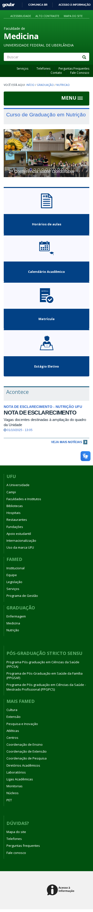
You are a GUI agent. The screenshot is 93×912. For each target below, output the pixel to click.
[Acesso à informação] (61, 890)
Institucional (15, 568)
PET (9, 800)
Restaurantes (16, 519)
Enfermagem (16, 616)
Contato (56, 73)
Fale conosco (16, 852)
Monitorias (14, 786)
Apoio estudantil (18, 533)
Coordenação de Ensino (24, 744)
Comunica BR (37, 4)
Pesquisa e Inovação (22, 724)
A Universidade (18, 485)
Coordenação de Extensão (26, 751)
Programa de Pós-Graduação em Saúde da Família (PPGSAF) (44, 675)
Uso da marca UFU (20, 547)
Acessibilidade (20, 16)
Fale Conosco (79, 73)
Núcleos (12, 793)
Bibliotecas (14, 506)
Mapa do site (73, 16)
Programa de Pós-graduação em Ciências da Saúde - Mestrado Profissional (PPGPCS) (46, 686)
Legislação (14, 582)
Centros (12, 737)
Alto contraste (47, 16)
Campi (11, 492)
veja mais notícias (66, 442)
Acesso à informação (75, 4)
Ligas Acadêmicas (19, 779)
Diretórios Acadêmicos (23, 765)
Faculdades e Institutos (23, 499)
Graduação (45, 85)
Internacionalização (21, 540)
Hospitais (13, 512)
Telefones (43, 68)
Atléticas (12, 730)
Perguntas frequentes (23, 845)
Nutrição (12, 630)
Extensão (13, 716)
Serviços (22, 68)
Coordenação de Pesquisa (26, 758)
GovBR (6, 3)
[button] (10, 153)
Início (30, 85)
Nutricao (63, 85)
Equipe (11, 575)
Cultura (11, 710)
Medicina (13, 623)
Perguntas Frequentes (74, 68)
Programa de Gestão (22, 595)
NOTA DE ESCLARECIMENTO (40, 412)
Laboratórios (16, 772)
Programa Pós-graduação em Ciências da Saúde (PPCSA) (42, 664)
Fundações (14, 527)
